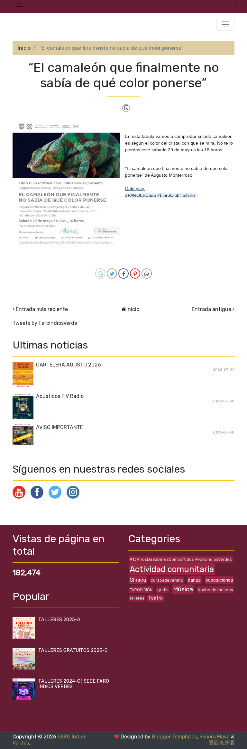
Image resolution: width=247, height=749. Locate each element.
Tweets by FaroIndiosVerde (45, 323)
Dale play (135, 188)
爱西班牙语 (221, 743)
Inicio (24, 48)
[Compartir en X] (112, 273)
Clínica (138, 580)
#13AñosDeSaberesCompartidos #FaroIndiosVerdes (181, 559)
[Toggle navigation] (19, 6)
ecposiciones (219, 580)
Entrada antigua (211, 309)
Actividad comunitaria (172, 569)
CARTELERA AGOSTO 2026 (68, 365)
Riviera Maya (214, 737)
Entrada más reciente (42, 309)
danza (194, 580)
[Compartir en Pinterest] (135, 273)
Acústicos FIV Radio (60, 396)
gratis (163, 589)
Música (183, 589)
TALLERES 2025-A (59, 619)
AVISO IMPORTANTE (59, 427)
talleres (137, 598)
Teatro (155, 598)
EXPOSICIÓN (141, 589)
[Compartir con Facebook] (123, 273)
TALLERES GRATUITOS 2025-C (72, 650)
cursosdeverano (167, 580)
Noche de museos (215, 589)
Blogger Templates (174, 737)
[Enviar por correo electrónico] (100, 273)
